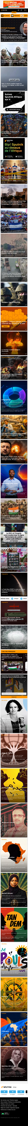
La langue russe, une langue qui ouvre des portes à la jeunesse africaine (14, 1042)
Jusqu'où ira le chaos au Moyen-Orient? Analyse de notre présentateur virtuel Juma (13, 494)
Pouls (14, 959)
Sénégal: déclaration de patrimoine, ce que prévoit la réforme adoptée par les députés (14, 1038)
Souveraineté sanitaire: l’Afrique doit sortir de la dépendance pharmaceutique (13, 864)
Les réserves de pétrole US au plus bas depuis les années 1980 (13, 403)
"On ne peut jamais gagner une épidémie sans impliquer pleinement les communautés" (12, 1003)
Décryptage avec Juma (14, 481)
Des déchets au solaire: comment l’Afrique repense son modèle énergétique (13, 798)
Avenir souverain (14, 786)
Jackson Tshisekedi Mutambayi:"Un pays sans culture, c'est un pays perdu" (14, 999)
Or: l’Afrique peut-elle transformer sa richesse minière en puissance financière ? (12, 794)
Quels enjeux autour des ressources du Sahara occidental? (12, 825)
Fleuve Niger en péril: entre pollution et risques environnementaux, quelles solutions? (13, 937)
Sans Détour (14, 716)
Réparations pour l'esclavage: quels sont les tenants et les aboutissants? (13, 868)
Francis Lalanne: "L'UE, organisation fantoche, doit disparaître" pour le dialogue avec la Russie (13, 968)
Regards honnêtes (14, 855)
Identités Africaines (14, 1064)
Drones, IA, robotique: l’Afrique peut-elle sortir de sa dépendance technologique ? (14, 791)
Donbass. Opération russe (14, 294)
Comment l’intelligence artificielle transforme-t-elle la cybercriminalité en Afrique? (14, 1034)
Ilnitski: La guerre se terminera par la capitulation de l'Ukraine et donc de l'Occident (14, 729)
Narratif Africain (14, 890)
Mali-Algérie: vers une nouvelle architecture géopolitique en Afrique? (12, 930)
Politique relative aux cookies (7, 1104)
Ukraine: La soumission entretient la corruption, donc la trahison (14, 721)
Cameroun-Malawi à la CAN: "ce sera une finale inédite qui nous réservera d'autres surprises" (12, 756)
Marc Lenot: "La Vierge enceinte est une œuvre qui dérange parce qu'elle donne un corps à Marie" (13, 1073)
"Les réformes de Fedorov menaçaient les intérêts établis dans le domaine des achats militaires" (13, 833)
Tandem (14, 925)
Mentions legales (14, 1100)
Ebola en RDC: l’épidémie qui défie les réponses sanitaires (13, 1007)
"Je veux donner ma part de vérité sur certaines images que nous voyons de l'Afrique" (12, 972)
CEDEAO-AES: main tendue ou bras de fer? (11, 895)
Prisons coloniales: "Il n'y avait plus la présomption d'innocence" (13, 899)
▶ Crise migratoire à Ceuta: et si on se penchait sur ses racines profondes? (13, 486)
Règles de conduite (5, 1107)
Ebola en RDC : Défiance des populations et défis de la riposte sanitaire (14, 903)
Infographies (14, 397)
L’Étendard (14, 1029)
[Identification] (18, 10)
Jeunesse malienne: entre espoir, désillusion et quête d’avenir (14, 934)
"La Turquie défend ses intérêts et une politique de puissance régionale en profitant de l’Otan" (13, 829)
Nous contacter (4, 1102)
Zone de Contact (14, 751)
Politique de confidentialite (14, 1102)
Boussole (14, 994)
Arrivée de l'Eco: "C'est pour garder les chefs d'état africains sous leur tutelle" (13, 760)
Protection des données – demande (9, 1105)
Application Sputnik (14, 1107)
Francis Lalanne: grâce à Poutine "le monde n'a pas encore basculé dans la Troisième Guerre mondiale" (13, 965)
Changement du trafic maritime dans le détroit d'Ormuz (12, 406)
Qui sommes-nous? (5, 1100)
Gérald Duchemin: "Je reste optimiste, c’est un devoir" (12, 1077)
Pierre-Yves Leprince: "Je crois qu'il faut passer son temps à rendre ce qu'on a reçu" (13, 1069)
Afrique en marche (14, 820)
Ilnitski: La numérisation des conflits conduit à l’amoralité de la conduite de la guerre (12, 725)
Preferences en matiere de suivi (8, 1109)
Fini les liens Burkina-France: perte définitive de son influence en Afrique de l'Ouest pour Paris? (14, 490)
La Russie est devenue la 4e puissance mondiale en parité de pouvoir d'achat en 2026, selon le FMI (13, 410)
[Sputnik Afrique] (4, 10)
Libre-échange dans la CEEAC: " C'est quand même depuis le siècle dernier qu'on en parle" (13, 763)
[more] (26, 40)
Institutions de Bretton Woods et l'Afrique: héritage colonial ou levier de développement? (13, 860)
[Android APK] (5, 1113)
